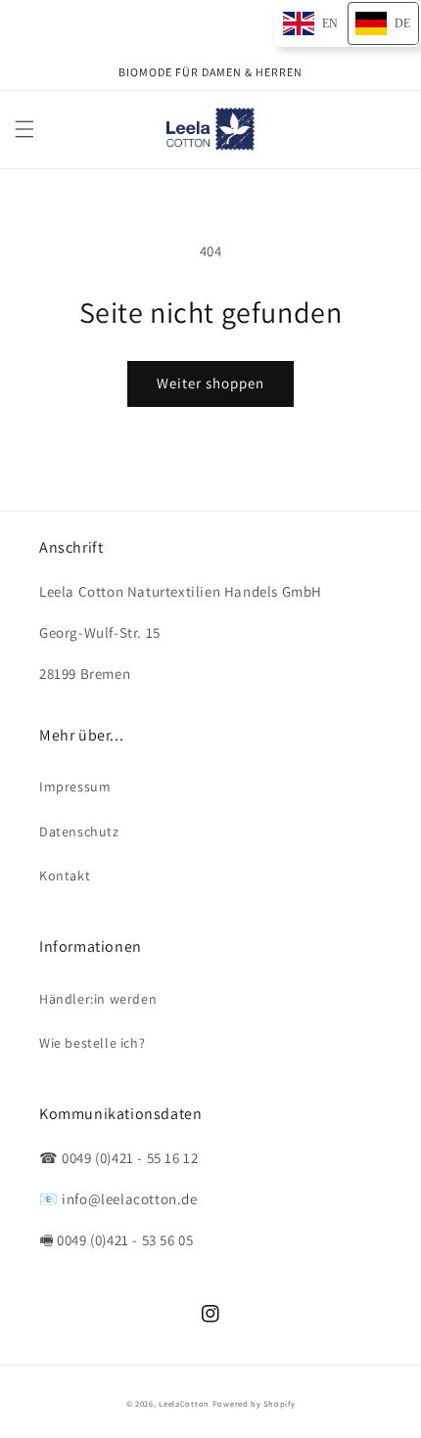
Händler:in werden (98, 999)
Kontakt (64, 875)
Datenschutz (79, 831)
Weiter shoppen (210, 383)
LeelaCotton (184, 1403)
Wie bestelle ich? (92, 1043)
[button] (24, 129)
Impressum (75, 786)
